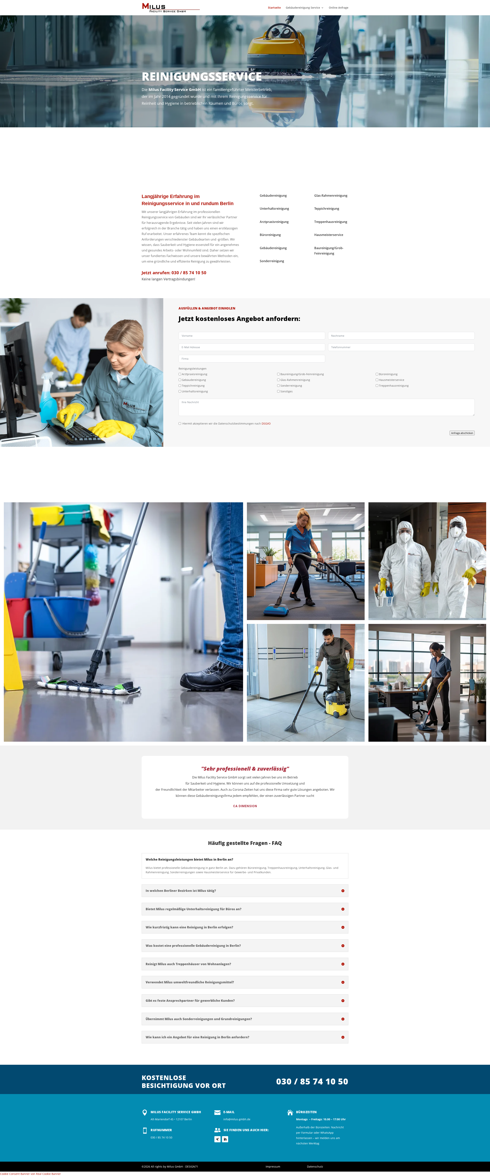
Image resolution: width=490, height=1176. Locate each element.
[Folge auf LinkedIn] (225, 1139)
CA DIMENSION (245, 806)
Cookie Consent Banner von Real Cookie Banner (30, 1174)
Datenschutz (315, 1166)
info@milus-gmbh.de (236, 1119)
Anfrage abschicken (462, 433)
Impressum (273, 1166)
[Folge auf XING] (217, 1139)
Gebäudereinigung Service (303, 7)
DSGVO (266, 423)
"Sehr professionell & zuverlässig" (245, 768)
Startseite (274, 7)
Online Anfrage (338, 7)
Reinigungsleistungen (193, 368)
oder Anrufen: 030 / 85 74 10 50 (459, 56)
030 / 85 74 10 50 (188, 272)
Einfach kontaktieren (358, 41)
